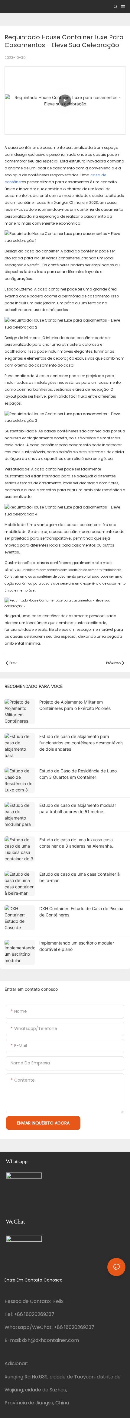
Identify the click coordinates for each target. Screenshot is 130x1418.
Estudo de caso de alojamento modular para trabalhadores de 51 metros (77, 808)
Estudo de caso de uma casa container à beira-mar (79, 877)
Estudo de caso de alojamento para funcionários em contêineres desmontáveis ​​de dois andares (82, 743)
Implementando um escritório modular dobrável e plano (76, 946)
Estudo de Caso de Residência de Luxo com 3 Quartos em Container (78, 774)
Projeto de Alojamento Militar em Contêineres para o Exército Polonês (75, 705)
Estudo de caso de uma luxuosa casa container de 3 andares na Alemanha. (76, 843)
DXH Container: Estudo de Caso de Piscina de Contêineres (81, 911)
